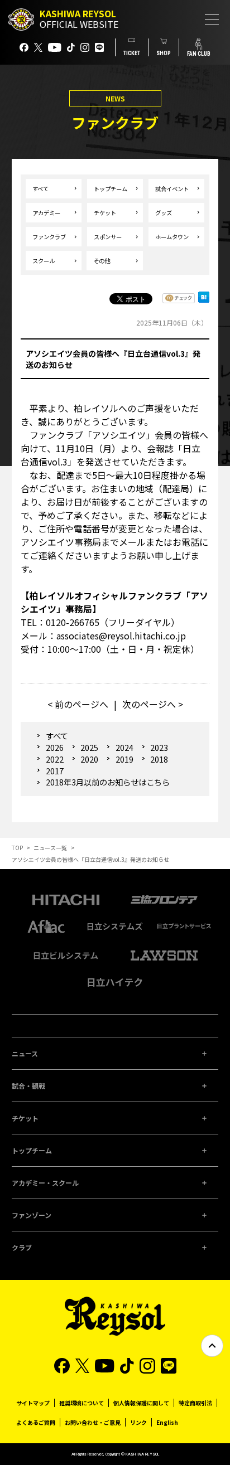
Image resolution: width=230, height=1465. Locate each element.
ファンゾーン (31, 1215)
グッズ (163, 212)
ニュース (25, 1053)
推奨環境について (81, 1403)
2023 (159, 747)
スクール (43, 260)
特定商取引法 (195, 1403)
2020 (89, 759)
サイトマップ (33, 1403)
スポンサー (108, 236)
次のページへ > (152, 704)
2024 (124, 747)
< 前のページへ (77, 704)
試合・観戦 (28, 1085)
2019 (124, 759)
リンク (138, 1422)
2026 (54, 747)
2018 (159, 759)
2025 (89, 747)
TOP (17, 847)
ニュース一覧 (50, 847)
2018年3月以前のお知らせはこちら (108, 782)
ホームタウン (172, 236)
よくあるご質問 (35, 1422)
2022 (54, 759)
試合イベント (172, 189)
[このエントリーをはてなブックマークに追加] (203, 300)
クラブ (22, 1247)
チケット (105, 212)
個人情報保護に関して (141, 1403)
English (167, 1422)
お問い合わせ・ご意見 (93, 1422)
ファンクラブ (49, 236)
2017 (54, 771)
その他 (101, 260)
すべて (40, 189)
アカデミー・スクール (45, 1182)
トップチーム (110, 189)
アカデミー (46, 212)
